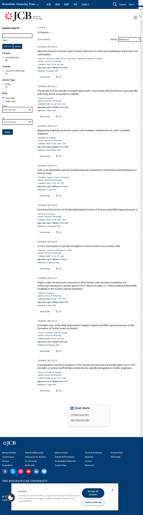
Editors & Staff (61, 453)
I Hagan (40, 98)
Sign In (132, 4)
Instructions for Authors (35, 457)
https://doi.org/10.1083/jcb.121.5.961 (52, 187)
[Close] (51, 32)
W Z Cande (67, 250)
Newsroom (89, 465)
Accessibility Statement (65, 461)
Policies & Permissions (65, 457)
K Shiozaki (41, 214)
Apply (7, 132)
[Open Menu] (21, 4)
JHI (75, 4)
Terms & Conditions (93, 453)
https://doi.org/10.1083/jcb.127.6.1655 (52, 147)
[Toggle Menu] (135, 17)
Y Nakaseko (80, 59)
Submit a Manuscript (34, 453)
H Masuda (41, 250)
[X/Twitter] (13, 471)
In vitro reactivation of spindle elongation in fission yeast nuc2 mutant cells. (79, 246)
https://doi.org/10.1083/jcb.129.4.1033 (52, 107)
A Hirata (89, 59)
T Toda (55, 333)
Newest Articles (9, 453)
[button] (10, 497)
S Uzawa (56, 177)
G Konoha (48, 333)
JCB (48, 4)
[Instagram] (20, 471)
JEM (57, 4)
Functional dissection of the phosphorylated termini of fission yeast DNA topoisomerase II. (87, 209)
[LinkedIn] (36, 471)
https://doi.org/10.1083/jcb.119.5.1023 (52, 223)
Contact (88, 461)
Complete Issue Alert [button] (80, 415)
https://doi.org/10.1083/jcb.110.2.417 (52, 259)
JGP (66, 4)
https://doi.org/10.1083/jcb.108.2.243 (52, 342)
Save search (43, 39)
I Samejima (41, 138)
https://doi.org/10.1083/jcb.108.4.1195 (52, 302)
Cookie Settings (93, 502)
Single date (10, 101)
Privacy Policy (117, 453)
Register (123, 4)
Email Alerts (7, 465)
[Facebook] (5, 471)
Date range (10, 98)
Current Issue (8, 457)
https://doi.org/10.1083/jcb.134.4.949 (52, 68)
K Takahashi (49, 59)
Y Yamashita (71, 59)
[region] (64, 497)
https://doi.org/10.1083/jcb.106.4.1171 (52, 381)
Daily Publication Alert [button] (80, 420)
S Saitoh (40, 59)
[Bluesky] (44, 471)
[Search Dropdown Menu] (115, 4)
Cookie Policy (60, 465)
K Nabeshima (60, 59)
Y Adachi (40, 293)
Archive (5, 461)
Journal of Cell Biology (52, 61)
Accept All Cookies (93, 493)
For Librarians (31, 461)
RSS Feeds (115, 457)
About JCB (29, 465)
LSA (84, 4)
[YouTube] (28, 471)
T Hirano (49, 250)
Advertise (89, 457)
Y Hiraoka (48, 372)
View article (43, 77)
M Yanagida (97, 59)
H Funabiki (41, 177)
